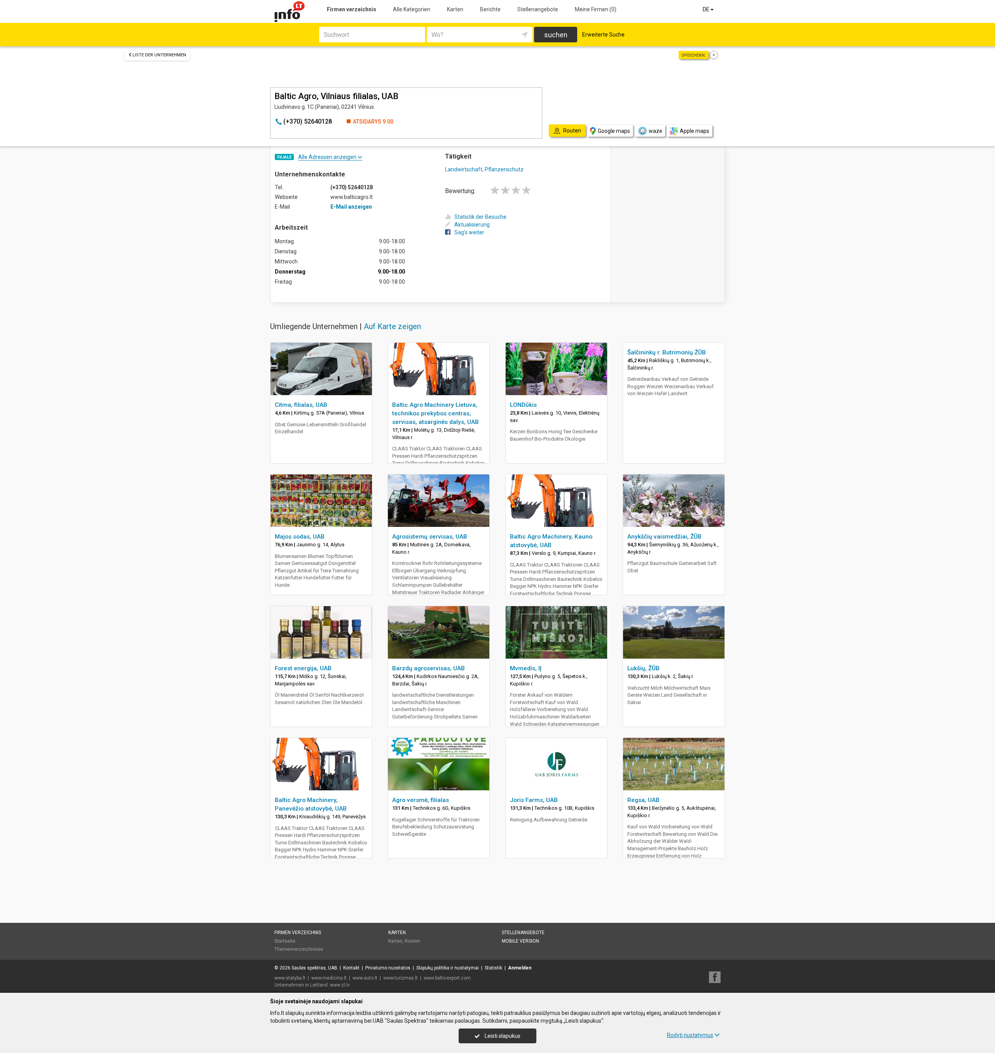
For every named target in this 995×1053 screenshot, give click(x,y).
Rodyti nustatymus (690, 1035)
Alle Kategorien (411, 9)
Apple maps (694, 131)
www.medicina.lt (329, 978)
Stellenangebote (537, 9)
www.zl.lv (340, 985)
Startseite (284, 941)
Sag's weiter (469, 232)
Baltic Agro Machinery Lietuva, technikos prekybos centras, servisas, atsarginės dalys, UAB (435, 413)
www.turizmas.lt (400, 978)
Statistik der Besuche (480, 217)
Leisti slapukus (502, 1036)
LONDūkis (523, 404)
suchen (555, 35)
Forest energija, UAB (303, 668)
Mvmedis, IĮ (525, 668)
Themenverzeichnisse (298, 949)
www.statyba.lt (289, 978)
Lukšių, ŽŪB (643, 668)
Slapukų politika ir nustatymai (447, 968)
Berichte (490, 9)
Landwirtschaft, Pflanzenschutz (484, 169)
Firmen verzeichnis (351, 9)
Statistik (493, 968)
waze (655, 131)
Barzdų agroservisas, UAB (428, 668)
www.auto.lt (365, 978)
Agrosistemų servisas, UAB (429, 536)
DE (706, 9)
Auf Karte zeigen (392, 326)
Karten (455, 9)
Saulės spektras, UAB (314, 968)
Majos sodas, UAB (300, 536)
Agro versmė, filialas (420, 800)
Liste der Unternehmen (159, 55)
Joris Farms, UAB (534, 800)
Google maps (614, 131)
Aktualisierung (472, 224)
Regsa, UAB (643, 800)
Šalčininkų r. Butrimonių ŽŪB (666, 352)
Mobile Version (520, 941)
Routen (412, 941)
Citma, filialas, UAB (301, 404)
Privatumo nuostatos (387, 968)
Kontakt (351, 968)
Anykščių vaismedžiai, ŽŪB (664, 536)
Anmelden (519, 968)
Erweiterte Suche (603, 34)
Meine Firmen (595, 9)
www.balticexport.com (447, 978)
